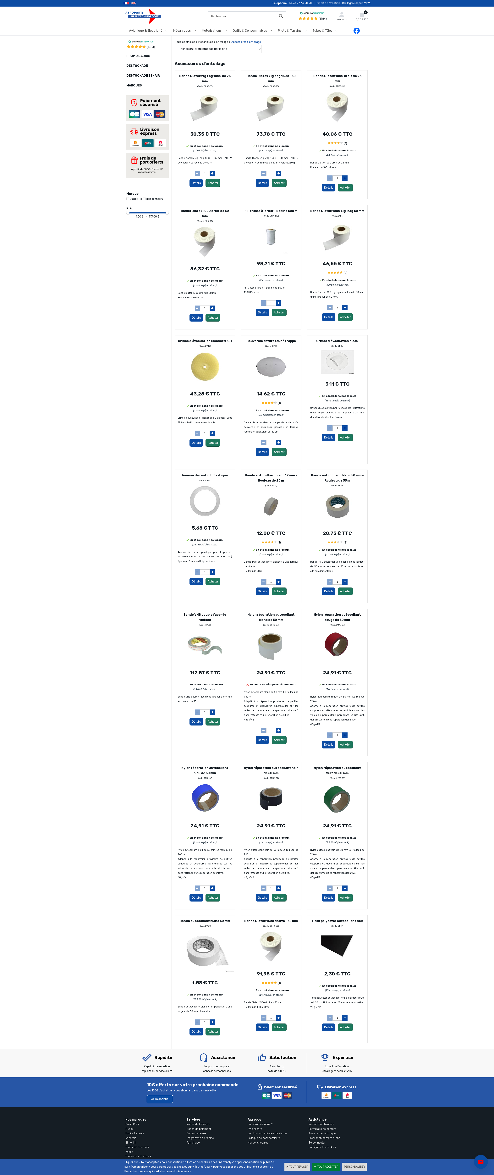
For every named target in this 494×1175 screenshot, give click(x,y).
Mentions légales (258, 1142)
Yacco (129, 1152)
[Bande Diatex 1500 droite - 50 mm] (271, 964)
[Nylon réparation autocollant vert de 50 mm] (337, 816)
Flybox (129, 1129)
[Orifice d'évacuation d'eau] (337, 374)
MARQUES (134, 85)
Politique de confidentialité (264, 1138)
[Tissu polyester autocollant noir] (337, 964)
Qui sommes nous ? (260, 1124)
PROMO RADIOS (138, 56)
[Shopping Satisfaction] (312, 13)
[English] (138, 3)
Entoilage (222, 42)
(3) (345, 542)
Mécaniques (182, 30)
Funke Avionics (134, 1133)
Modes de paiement (198, 1129)
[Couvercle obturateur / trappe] (271, 384)
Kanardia (130, 1138)
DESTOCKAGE (137, 66)
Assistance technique (322, 1133)
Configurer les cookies (322, 1147)
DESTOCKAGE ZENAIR (143, 75)
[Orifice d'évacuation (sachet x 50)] (204, 384)
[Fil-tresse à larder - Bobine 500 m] (271, 254)
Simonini (130, 1142)
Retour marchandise (321, 1124)
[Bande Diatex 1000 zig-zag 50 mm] (337, 254)
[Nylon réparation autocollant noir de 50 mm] (271, 816)
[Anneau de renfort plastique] (204, 518)
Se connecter (317, 1142)
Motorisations (212, 30)
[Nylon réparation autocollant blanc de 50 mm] (271, 663)
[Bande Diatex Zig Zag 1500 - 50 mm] (271, 124)
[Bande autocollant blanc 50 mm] (207, 973)
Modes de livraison (198, 1124)
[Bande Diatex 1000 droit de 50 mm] (204, 259)
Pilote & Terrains (289, 30)
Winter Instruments (137, 1147)
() (151, 47)
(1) (345, 143)
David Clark (132, 1124)
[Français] (127, 3)
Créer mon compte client (324, 1138)
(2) (345, 273)
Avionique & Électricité (145, 30)
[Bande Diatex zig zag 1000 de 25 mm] (204, 124)
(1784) (323, 18)
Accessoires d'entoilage (246, 42)
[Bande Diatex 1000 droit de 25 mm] (337, 124)
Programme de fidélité (200, 1138)
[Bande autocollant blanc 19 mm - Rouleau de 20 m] (271, 524)
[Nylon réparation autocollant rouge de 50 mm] (337, 663)
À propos (254, 1119)
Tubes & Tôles (322, 30)
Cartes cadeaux (196, 1133)
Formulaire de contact (322, 1129)
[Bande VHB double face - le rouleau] (204, 663)
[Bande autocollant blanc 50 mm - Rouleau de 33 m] (337, 524)
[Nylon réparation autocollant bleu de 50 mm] (204, 816)
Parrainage (193, 1142)
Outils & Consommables (250, 30)
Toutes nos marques (138, 1156)
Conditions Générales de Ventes (268, 1133)
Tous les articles (185, 42)
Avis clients (255, 1129)
